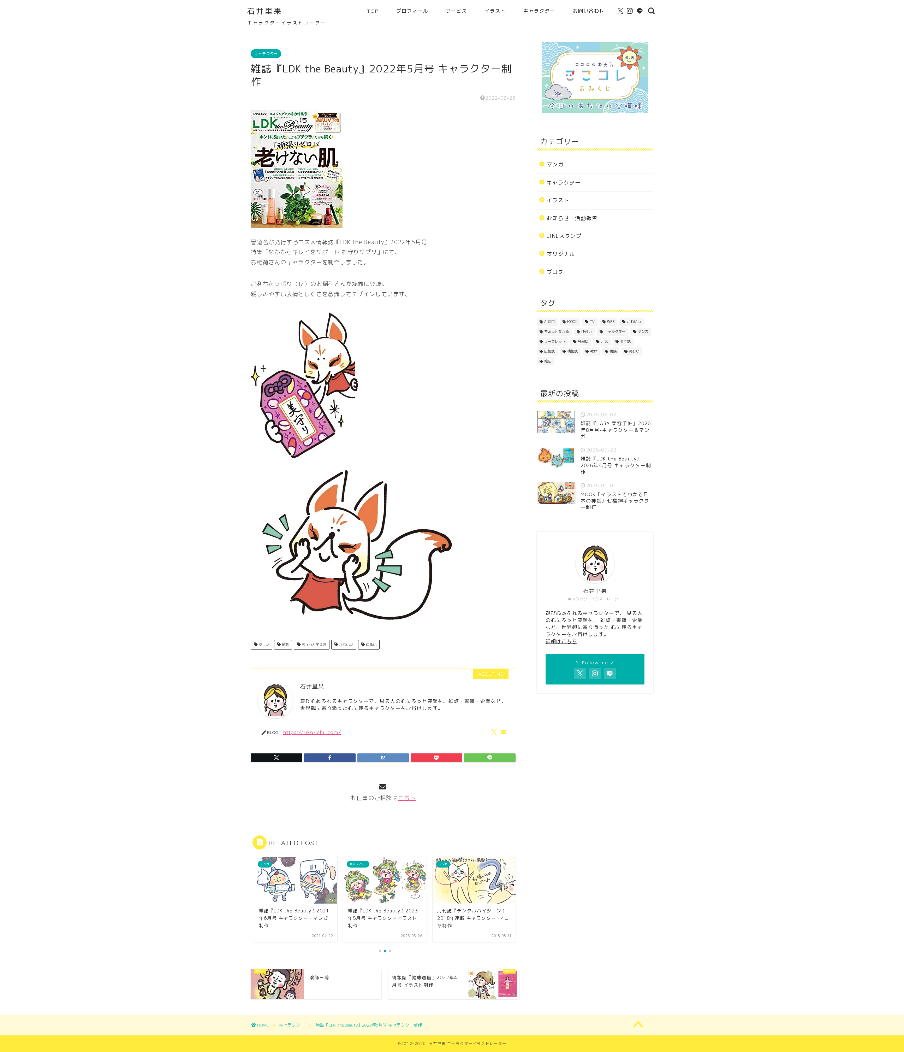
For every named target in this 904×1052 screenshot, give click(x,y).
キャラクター (539, 11)
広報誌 (549, 351)
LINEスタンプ (564, 236)
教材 (593, 351)
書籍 (613, 351)
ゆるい (370, 644)
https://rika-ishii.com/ (312, 732)
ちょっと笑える (313, 644)
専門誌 (625, 341)
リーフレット (554, 341)
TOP (373, 11)
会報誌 (583, 341)
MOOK (572, 321)
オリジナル (561, 254)
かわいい (345, 644)
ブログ (555, 272)
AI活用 (549, 321)
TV (592, 321)
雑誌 (285, 644)
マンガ (555, 164)
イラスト (495, 11)
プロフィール (412, 11)
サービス (456, 11)
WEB (610, 321)
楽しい (263, 644)
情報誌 (572, 351)
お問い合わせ (589, 11)
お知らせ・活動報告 (572, 218)
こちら (407, 798)
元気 (604, 341)
